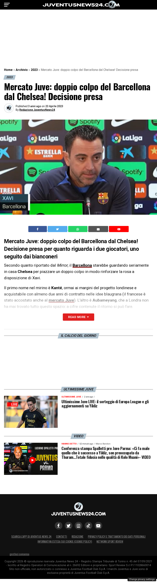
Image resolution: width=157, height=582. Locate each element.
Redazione (77, 536)
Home (8, 70)
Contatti (61, 536)
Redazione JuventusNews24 (37, 109)
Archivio (22, 70)
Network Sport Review (109, 541)
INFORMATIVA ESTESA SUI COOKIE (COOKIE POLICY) (65, 541)
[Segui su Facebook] (58, 525)
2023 (34, 70)
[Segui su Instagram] (78, 525)
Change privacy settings (142, 579)
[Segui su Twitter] (68, 525)
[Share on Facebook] (38, 229)
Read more (77, 317)
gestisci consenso (19, 554)
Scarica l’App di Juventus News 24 (31, 536)
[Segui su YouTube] (98, 525)
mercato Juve (61, 300)
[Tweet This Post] (58, 229)
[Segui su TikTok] (88, 525)
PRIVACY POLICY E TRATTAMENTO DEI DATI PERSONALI (117, 536)
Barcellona (82, 265)
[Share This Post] (78, 229)
